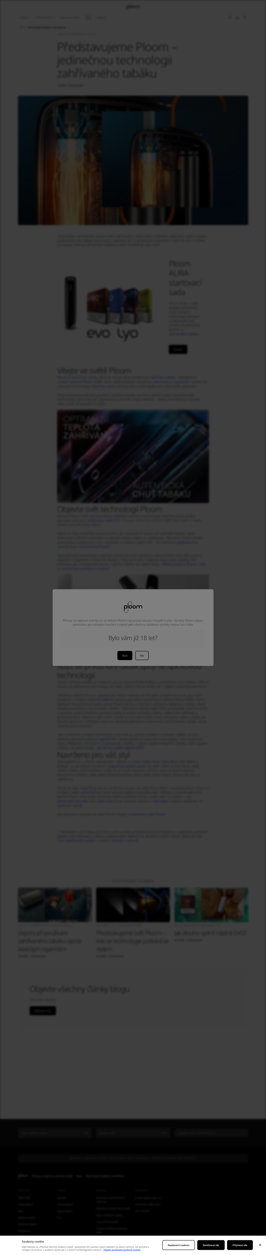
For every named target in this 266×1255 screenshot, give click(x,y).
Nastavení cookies (178, 1245)
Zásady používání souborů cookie (121, 1249)
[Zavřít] (260, 1245)
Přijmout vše (240, 1245)
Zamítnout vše (211, 1245)
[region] (133, 1245)
